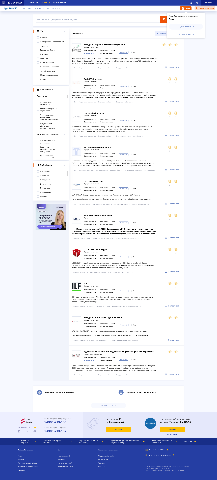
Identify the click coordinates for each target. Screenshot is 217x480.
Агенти (20, 456)
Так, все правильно (185, 27)
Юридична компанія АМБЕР (98, 215)
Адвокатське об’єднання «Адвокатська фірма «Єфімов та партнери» (119, 352)
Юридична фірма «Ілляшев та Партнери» (104, 44)
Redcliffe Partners (93, 79)
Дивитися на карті (167, 33)
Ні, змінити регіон (186, 34)
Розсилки (101, 463)
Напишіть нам (103, 459)
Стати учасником (206, 8)
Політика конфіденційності (28, 463)
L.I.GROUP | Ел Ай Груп (95, 249)
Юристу (45, 3)
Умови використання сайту (28, 466)
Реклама (21, 470)
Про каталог (54, 8)
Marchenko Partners (94, 113)
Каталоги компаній (65, 463)
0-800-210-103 (55, 422)
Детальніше (172, 434)
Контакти (101, 466)
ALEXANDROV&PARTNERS (97, 147)
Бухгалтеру (59, 3)
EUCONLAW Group (93, 181)
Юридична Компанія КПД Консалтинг (103, 317)
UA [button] (183, 3)
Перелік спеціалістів (33, 8)
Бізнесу (34, 3)
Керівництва (62, 459)
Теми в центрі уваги (65, 466)
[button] (3, 2)
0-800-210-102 (55, 431)
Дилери (21, 459)
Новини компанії (64, 456)
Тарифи (118, 429)
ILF (85, 283)
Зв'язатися (173, 67)
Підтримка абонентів (106, 456)
